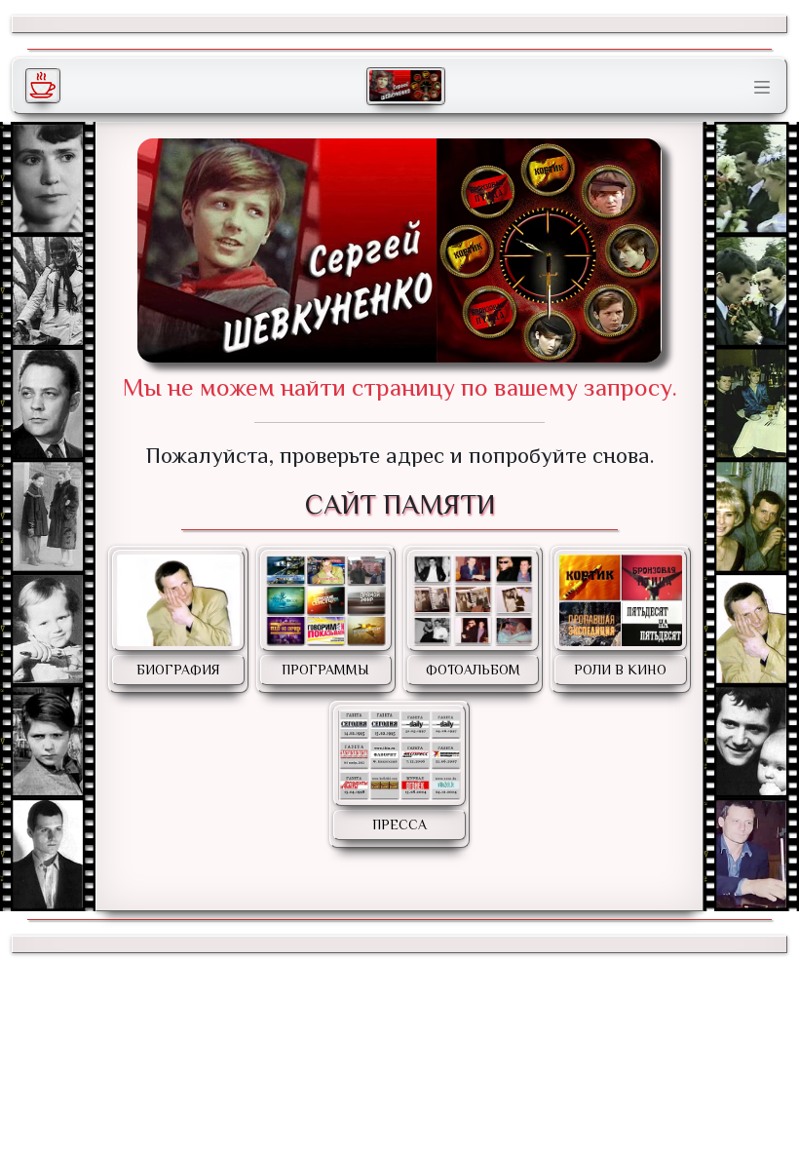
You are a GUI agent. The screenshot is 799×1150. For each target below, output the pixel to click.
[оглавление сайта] (405, 85)
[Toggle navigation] (762, 87)
